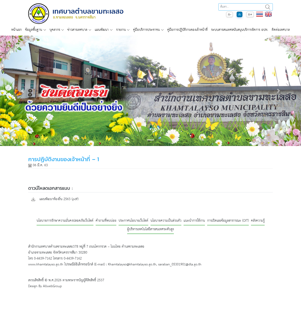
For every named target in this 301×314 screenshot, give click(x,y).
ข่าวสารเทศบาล (77, 30)
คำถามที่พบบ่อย (106, 221)
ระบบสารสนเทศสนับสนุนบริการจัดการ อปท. (239, 30)
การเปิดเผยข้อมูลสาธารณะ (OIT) (228, 221)
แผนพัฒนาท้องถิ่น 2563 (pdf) (58, 199)
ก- (229, 14)
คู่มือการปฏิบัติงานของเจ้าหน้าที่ (187, 30)
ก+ (250, 14)
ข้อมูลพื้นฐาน (33, 30)
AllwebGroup (52, 286)
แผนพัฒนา (102, 30)
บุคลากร (55, 30)
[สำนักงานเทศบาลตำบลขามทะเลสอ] (75, 13)
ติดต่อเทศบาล (281, 30)
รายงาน (121, 30)
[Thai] (259, 16)
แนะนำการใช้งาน (194, 221)
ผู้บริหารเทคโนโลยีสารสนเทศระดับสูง (150, 229)
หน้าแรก (16, 30)
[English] (268, 16)
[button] (22, 91)
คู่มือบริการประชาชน (146, 30)
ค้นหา (268, 7)
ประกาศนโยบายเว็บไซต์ (133, 221)
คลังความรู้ (258, 221)
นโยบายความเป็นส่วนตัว (165, 221)
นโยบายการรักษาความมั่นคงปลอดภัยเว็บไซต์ (65, 221)
